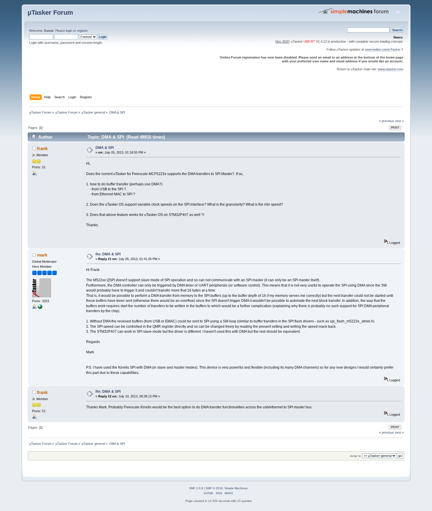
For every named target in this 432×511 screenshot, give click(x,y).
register (82, 30)
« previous (386, 121)
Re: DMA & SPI (108, 254)
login (69, 30)
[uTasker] (40, 307)
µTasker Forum (50, 12)
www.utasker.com (390, 69)
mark (42, 254)
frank (42, 148)
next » (399, 121)
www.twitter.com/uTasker (383, 49)
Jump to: (355, 455)
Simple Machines (236, 488)
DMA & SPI (105, 148)
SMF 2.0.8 (196, 488)
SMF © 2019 (214, 488)
